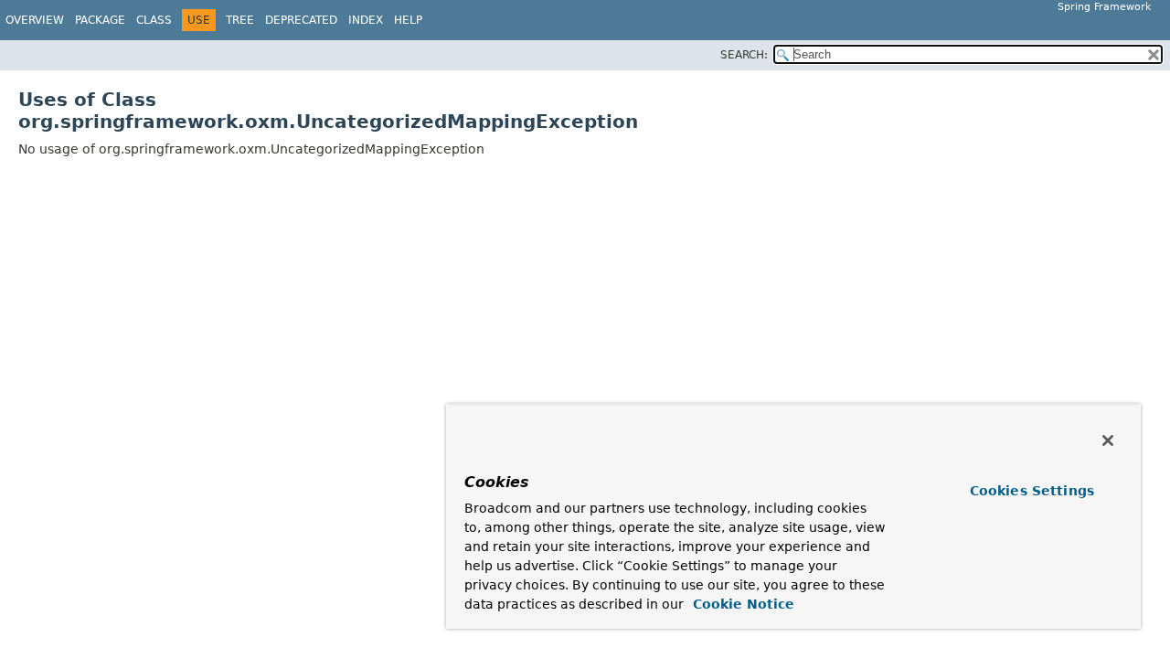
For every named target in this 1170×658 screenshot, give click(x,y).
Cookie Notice (741, 604)
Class (154, 20)
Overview (34, 20)
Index (365, 20)
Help (408, 20)
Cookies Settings (1032, 490)
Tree (240, 20)
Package (100, 20)
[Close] (1108, 440)
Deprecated (301, 20)
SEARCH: (744, 54)
